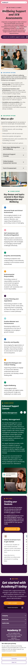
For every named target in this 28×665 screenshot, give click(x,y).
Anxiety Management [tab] (9, 413)
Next (25, 412)
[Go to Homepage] (5, 2)
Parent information (13, 607)
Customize (14, 658)
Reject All (14, 662)
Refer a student (12, 603)
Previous (21, 412)
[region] (14, 653)
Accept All (14, 655)
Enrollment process (11, 529)
